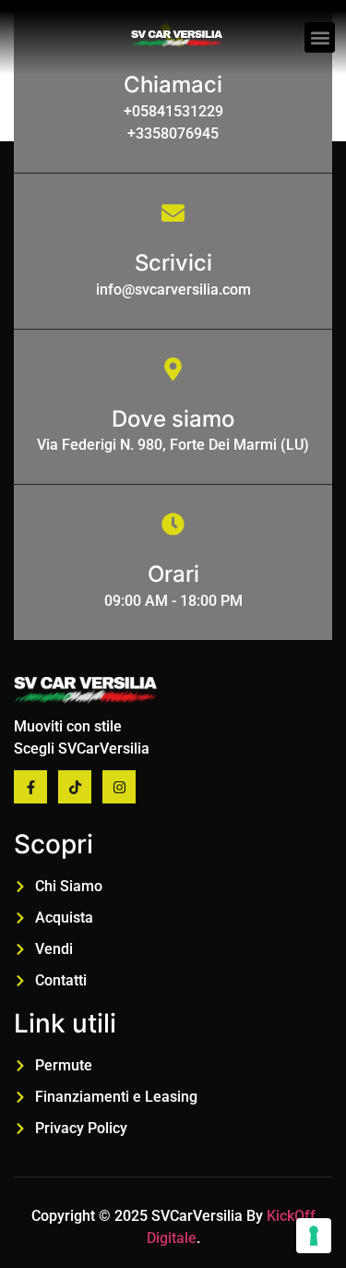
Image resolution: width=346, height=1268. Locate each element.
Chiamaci (173, 84)
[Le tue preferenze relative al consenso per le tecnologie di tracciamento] (313, 1235)
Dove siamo (173, 418)
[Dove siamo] (173, 368)
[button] (319, 37)
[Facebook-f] (30, 786)
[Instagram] (119, 786)
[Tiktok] (74, 786)
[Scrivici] (173, 212)
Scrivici (173, 262)
